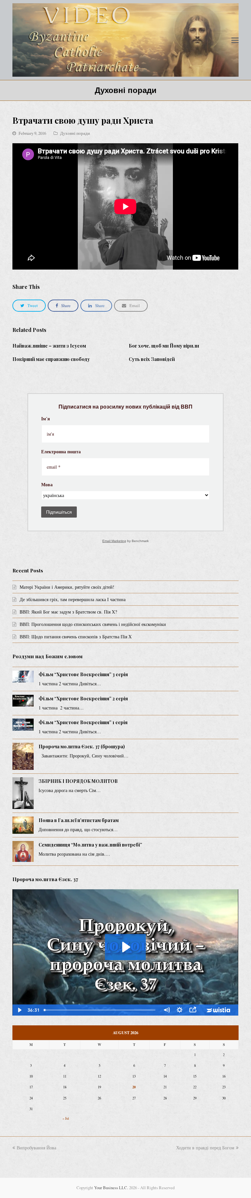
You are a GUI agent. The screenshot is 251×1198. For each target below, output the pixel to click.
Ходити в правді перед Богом (205, 1147)
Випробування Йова (36, 1147)
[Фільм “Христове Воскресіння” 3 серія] (23, 677)
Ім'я (45, 419)
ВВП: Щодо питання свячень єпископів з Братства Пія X (76, 636)
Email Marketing (114, 541)
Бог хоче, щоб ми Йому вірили (164, 346)
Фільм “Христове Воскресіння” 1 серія (83, 722)
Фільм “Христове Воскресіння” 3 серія (83, 674)
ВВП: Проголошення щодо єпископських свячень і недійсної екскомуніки (93, 624)
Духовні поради (75, 133)
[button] (235, 40)
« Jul (65, 1118)
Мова (47, 485)
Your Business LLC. (111, 1187)
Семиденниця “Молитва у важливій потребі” (90, 845)
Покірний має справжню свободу (51, 359)
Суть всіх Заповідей (152, 359)
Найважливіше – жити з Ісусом (49, 346)
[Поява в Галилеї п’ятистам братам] (23, 825)
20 (134, 1087)
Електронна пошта (61, 452)
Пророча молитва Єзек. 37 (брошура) (82, 746)
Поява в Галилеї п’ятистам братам (79, 820)
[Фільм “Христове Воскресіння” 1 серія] (23, 725)
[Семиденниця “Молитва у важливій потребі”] (23, 851)
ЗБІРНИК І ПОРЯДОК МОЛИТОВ (78, 781)
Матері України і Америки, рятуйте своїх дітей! (67, 587)
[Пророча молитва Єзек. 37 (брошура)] (23, 756)
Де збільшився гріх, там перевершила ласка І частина (73, 599)
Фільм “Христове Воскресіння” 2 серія (83, 698)
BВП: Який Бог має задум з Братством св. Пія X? (68, 612)
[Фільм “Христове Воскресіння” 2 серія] (23, 701)
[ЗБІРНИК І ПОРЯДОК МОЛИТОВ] (23, 793)
